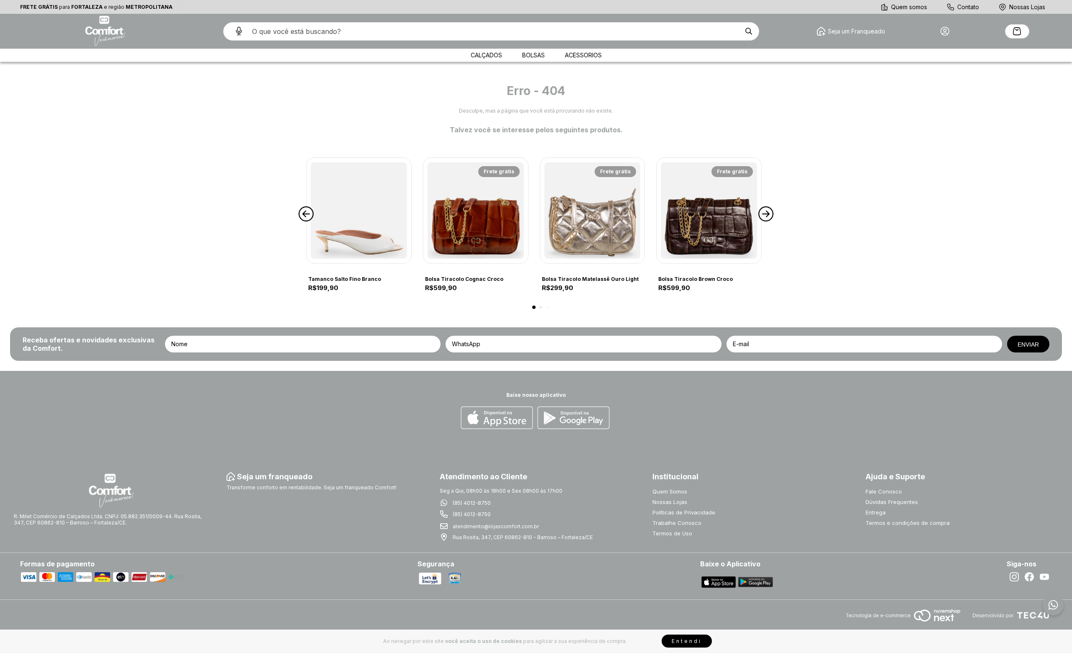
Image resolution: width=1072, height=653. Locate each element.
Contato (968, 6)
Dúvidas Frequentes (892, 502)
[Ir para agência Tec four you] (1010, 615)
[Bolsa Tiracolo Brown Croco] (709, 210)
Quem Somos (669, 491)
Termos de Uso (672, 533)
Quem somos (909, 6)
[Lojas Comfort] (104, 31)
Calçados (486, 55)
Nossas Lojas (1027, 6)
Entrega (876, 512)
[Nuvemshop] (903, 622)
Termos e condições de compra (908, 522)
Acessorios (583, 55)
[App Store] (496, 418)
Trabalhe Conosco (676, 522)
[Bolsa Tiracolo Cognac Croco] (475, 210)
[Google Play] (573, 418)
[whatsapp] (1053, 604)
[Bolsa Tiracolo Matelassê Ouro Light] (592, 210)
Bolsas (533, 55)
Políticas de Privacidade (683, 512)
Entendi (687, 641)
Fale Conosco (884, 491)
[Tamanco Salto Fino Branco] (359, 210)
